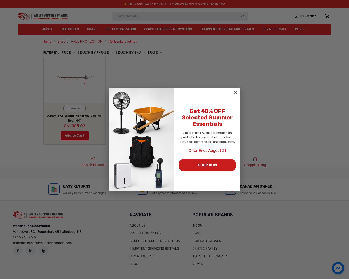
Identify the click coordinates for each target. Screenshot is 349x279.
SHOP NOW (207, 165)
